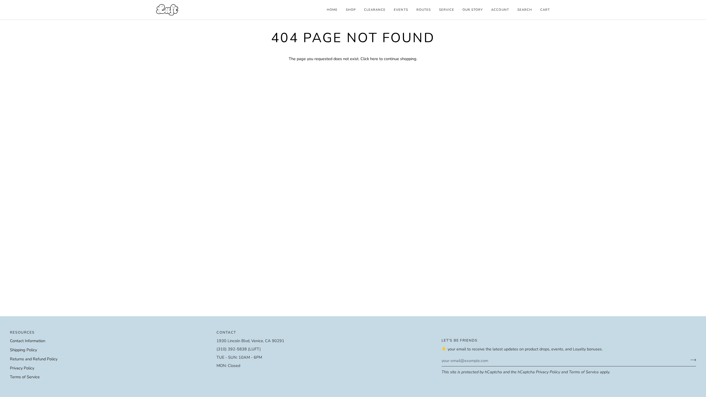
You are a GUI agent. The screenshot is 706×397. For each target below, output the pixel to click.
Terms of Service (584, 372)
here (374, 58)
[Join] (691, 359)
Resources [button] (22, 332)
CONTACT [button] (226, 332)
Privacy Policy (548, 372)
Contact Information (27, 341)
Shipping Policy (23, 350)
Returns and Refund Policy (33, 359)
